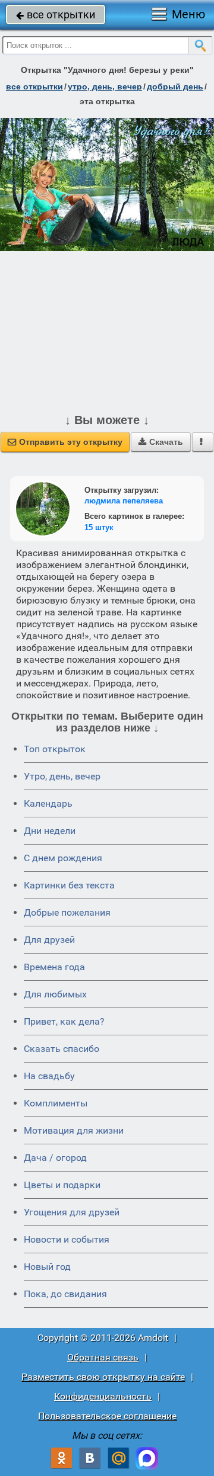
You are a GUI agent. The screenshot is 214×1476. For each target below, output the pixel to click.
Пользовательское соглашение (107, 1416)
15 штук (99, 527)
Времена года (54, 967)
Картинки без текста (69, 885)
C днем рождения (63, 858)
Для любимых (55, 994)
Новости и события (66, 1239)
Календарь (48, 803)
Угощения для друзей (71, 1212)
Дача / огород (55, 1157)
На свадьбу (49, 1076)
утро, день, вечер (105, 86)
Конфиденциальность (103, 1396)
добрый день (175, 86)
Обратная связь (103, 1357)
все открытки (55, 14)
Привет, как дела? (64, 1021)
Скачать (161, 442)
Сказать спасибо (61, 1048)
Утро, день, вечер (62, 776)
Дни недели (49, 830)
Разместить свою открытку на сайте (103, 1376)
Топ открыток (55, 749)
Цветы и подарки (62, 1185)
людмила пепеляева (123, 500)
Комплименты (55, 1103)
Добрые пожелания (67, 912)
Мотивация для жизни (74, 1130)
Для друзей (49, 939)
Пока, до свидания (65, 1293)
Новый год (47, 1266)
